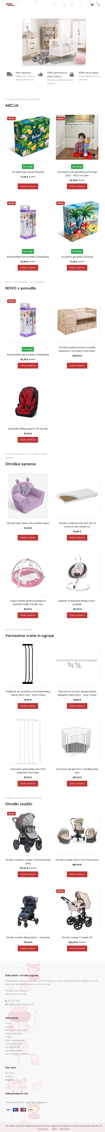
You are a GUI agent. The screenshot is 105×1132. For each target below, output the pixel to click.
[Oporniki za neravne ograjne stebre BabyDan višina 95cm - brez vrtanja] (77, 664)
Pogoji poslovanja (13, 1033)
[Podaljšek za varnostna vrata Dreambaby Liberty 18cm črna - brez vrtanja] (28, 664)
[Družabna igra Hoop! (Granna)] (28, 137)
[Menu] (98, 4)
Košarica (9, 1076)
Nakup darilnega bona (15, 1030)
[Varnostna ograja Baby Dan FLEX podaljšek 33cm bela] (28, 741)
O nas (8, 1023)
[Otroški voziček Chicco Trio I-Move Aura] (77, 832)
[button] (52, 42)
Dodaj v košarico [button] (28, 186)
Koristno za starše (14, 1043)
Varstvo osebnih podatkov (17, 1054)
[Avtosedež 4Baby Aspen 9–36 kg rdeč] (28, 401)
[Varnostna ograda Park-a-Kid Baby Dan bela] (77, 741)
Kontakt (9, 1026)
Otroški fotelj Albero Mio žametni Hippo (28, 523)
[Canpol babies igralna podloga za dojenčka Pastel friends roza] (28, 573)
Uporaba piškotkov (14, 1050)
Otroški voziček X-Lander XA (77, 937)
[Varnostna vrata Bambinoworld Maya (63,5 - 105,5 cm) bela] (77, 137)
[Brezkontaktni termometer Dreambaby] (28, 222)
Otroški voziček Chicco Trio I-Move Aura (77, 859)
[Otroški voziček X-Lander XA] (77, 909)
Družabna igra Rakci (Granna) (77, 256)
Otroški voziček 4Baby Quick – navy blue (28, 937)
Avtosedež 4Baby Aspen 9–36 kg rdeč (28, 428)
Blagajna (9, 1080)
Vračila (8, 1037)
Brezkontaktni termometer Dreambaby (28, 256)
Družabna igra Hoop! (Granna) (28, 172)
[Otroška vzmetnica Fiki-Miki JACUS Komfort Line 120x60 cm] (77, 495)
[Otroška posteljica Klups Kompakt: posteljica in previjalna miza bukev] (77, 319)
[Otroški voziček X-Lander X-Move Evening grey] (28, 832)
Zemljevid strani (12, 1047)
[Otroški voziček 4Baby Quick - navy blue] (28, 909)
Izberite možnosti (77, 948)
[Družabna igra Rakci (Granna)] (77, 222)
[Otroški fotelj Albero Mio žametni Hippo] (28, 495)
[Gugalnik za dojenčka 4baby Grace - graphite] (77, 573)
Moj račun (9, 1073)
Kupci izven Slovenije (14, 1040)
